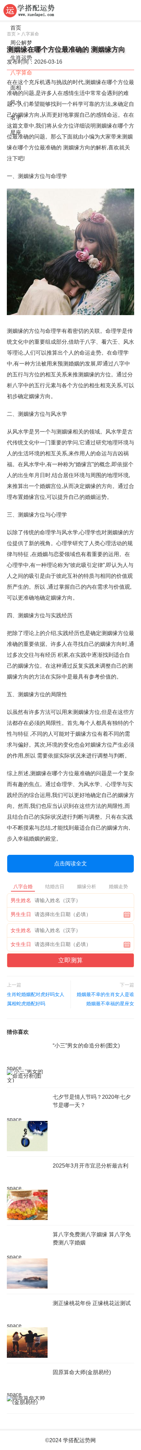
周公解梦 (21, 43)
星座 (15, 132)
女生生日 (21, 944)
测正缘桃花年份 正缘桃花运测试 (92, 1303)
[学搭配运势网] (29, 10)
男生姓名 (21, 900)
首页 (15, 28)
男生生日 (21, 914)
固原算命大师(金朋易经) (82, 1372)
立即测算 (70, 960)
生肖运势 (21, 58)
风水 (15, 102)
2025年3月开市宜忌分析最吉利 (90, 1166)
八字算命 (21, 73)
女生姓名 (21, 930)
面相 (15, 88)
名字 (15, 117)
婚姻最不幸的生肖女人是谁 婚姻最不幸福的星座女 (105, 999)
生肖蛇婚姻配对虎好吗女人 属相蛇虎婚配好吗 (35, 999)
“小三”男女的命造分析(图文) (86, 1045)
